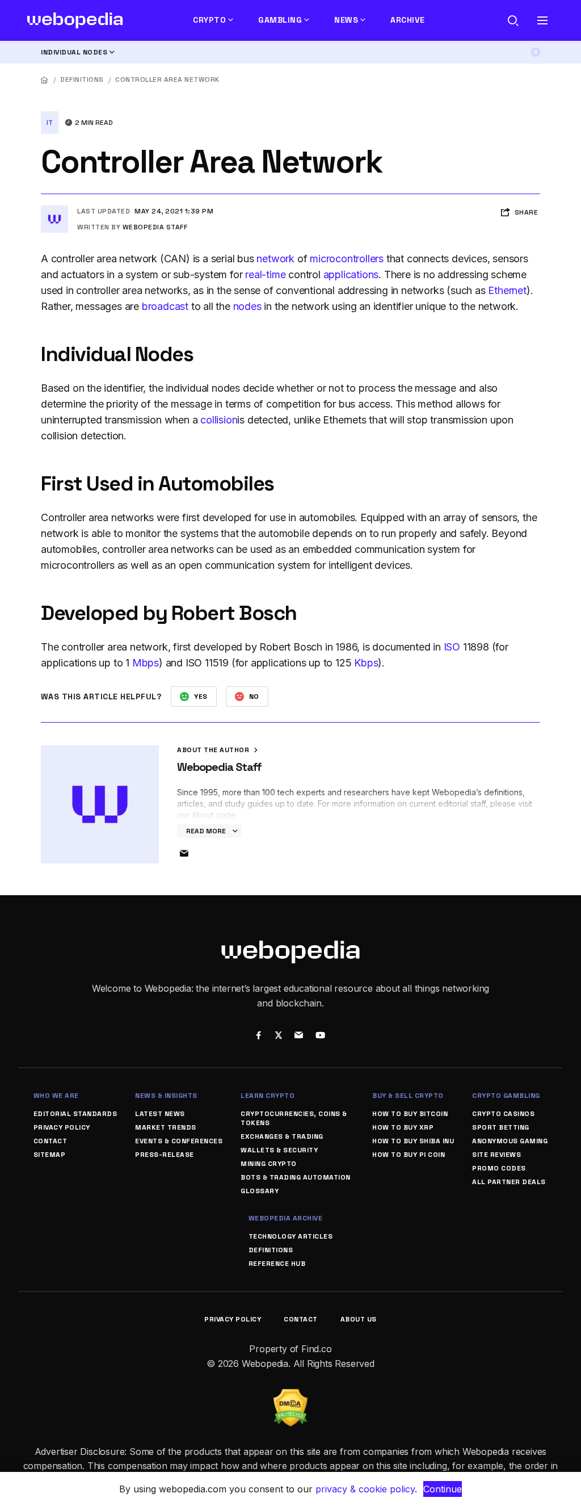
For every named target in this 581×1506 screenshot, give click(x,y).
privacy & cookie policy (365, 1489)
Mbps (145, 663)
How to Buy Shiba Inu (413, 1141)
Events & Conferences (178, 1141)
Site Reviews (496, 1154)
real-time (265, 274)
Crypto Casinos (503, 1113)
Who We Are (56, 1095)
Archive (407, 20)
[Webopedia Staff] (54, 210)
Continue (442, 1489)
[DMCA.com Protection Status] (290, 1396)
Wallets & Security (279, 1150)
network (275, 259)
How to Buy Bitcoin (410, 1113)
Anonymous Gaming (510, 1141)
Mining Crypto (269, 1163)
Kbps (366, 663)
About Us (358, 1319)
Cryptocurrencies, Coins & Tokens (294, 1118)
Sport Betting (500, 1127)
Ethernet (507, 290)
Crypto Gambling (506, 1095)
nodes (247, 306)
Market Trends (165, 1127)
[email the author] (184, 854)
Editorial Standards (75, 1113)
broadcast (165, 306)
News (346, 20)
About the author (214, 749)
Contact (50, 1141)
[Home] (45, 79)
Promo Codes (499, 1168)
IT (50, 122)
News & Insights (166, 1095)
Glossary (260, 1190)
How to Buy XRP (402, 1127)
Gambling (280, 20)
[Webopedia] (75, 20)
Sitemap (49, 1154)
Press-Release (164, 1154)
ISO (452, 647)
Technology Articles (291, 1236)
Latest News (160, 1113)
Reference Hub (277, 1263)
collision (218, 420)
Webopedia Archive (286, 1218)
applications (351, 274)
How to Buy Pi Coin (408, 1154)
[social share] (258, 1036)
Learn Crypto (267, 1095)
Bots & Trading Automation (296, 1177)
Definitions (82, 79)
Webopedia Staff (155, 227)
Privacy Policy (61, 1127)
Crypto (209, 20)
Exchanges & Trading (282, 1136)
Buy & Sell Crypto (408, 1095)
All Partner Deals (509, 1181)
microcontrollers (347, 259)
